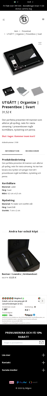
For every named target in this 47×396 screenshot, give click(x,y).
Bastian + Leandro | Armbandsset (19, 274)
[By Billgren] (24, 19)
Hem (16, 31)
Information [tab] (12, 151)
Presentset (26, 31)
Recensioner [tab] (32, 151)
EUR (29, 2)
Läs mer (6, 355)
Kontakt (6, 362)
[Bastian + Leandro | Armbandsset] (23, 255)
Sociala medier (9, 370)
